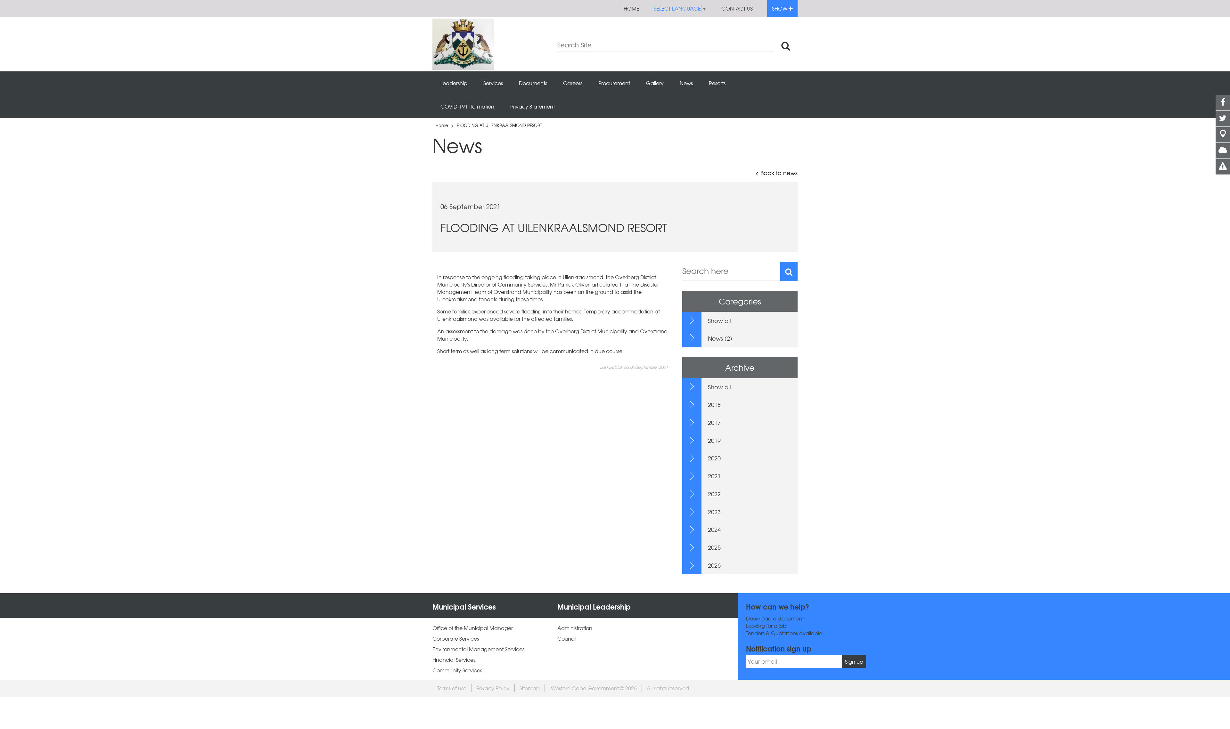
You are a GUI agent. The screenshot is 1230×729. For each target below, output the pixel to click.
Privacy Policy (493, 688)
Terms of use (451, 688)
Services (493, 83)
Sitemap (530, 688)
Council (566, 638)
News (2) (720, 338)
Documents (533, 83)
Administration (574, 628)
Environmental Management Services (478, 649)
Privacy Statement (532, 106)
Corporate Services (455, 638)
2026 (714, 565)
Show (780, 8)
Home (631, 8)
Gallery (655, 83)
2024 (714, 529)
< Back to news (776, 173)
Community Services (457, 670)
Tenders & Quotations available (784, 633)
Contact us (737, 8)
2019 (714, 440)
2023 (714, 511)
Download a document (775, 618)
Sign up (854, 661)
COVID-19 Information (467, 106)
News (686, 83)
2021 (714, 476)
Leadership (453, 83)
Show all (719, 320)
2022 (714, 494)
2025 (714, 547)
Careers (572, 83)
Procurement (614, 83)
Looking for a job (766, 625)
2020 (714, 458)
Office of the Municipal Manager (472, 628)
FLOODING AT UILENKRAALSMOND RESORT (499, 125)
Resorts (717, 83)
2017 (714, 422)
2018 (714, 404)
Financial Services (453, 659)
